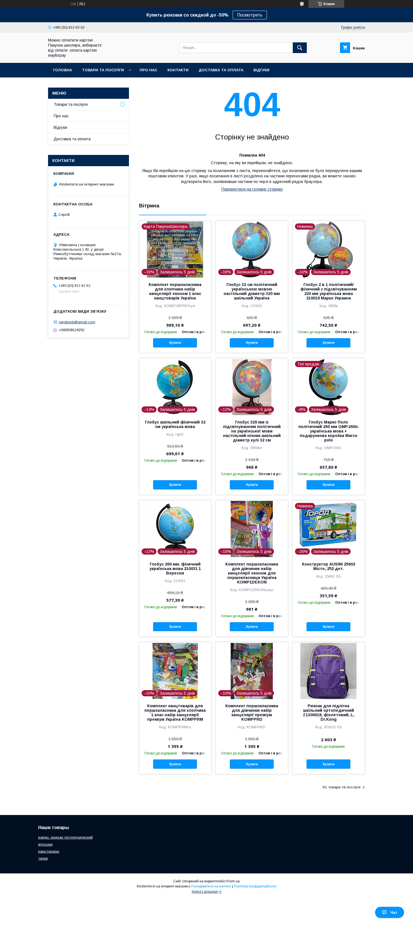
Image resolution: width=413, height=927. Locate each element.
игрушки (45, 844)
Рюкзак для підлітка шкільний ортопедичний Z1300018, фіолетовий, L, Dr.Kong (328, 713)
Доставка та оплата (221, 70)
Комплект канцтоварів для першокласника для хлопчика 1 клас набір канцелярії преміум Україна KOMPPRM (175, 713)
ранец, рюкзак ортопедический (65, 837)
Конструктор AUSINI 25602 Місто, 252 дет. (328, 566)
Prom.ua (233, 881)
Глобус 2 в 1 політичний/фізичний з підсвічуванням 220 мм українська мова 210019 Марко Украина (328, 291)
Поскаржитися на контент (211, 886)
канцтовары (48, 851)
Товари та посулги (103, 70)
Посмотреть (249, 15)
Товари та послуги (71, 104)
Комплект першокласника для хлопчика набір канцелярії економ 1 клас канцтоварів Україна (175, 291)
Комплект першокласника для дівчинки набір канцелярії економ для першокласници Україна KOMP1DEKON (251, 573)
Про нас (148, 70)
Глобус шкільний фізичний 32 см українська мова (175, 424)
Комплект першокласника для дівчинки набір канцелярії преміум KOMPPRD (251, 713)
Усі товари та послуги (341, 787)
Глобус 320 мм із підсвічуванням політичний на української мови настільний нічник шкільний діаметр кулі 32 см (252, 431)
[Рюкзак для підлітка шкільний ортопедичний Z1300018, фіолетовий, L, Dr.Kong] (328, 670)
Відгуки (261, 70)
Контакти (178, 70)
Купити (175, 343)
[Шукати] (300, 47)
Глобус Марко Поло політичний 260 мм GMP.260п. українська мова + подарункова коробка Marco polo (328, 431)
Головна (62, 70)
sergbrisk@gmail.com (77, 322)
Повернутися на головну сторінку (252, 189)
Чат (393, 912)
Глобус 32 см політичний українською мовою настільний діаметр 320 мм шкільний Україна (252, 291)
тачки (43, 858)
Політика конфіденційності (255, 886)
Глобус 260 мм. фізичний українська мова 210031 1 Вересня (175, 568)
